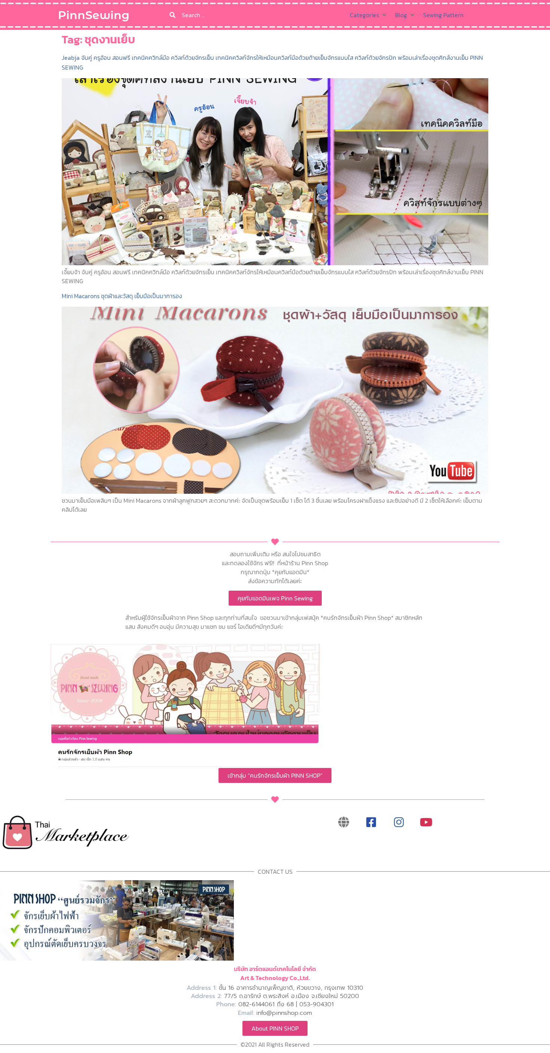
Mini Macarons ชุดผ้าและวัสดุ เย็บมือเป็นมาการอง (122, 295)
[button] (368, 15)
